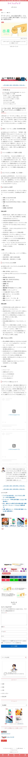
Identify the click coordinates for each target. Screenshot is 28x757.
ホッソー (14, 671)
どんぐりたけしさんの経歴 (9, 102)
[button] (22, 580)
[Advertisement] (14, 61)
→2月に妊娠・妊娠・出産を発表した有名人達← (14, 85)
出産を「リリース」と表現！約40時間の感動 (12, 95)
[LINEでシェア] (14, 580)
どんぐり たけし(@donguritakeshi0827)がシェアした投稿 (14, 463)
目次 (5, 89)
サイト (2, 636)
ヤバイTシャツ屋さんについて (10, 103)
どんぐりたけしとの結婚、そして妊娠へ (11, 98)
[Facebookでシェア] (14, 577)
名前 (2, 626)
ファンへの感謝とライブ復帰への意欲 (11, 97)
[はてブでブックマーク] (22, 577)
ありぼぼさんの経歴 (8, 100)
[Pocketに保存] (6, 580)
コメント (4, 612)
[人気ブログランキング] (4, 731)
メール (3, 631)
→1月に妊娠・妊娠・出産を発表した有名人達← (14, 485)
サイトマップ (14, 750)
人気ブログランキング (5, 733)
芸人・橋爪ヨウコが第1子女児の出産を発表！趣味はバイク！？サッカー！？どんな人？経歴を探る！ (14, 505)
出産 (3, 514)
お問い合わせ (20, 748)
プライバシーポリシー (8, 748)
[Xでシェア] (6, 577)
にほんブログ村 (10, 737)
